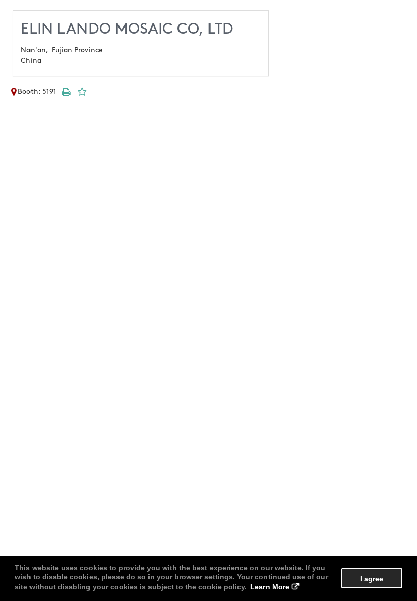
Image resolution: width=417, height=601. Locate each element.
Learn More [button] (269, 587)
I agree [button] (371, 579)
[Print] (65, 91)
